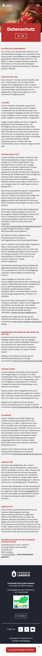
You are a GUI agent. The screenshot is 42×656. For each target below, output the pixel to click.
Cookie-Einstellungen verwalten (21, 650)
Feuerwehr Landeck (9, 5)
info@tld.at (30, 491)
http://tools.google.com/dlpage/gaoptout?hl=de (21, 227)
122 (22, 36)
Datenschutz (26, 638)
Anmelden (21, 616)
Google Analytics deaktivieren (23, 312)
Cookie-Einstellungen (21, 641)
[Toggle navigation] (38, 5)
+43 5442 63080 (8, 554)
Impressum (14, 638)
